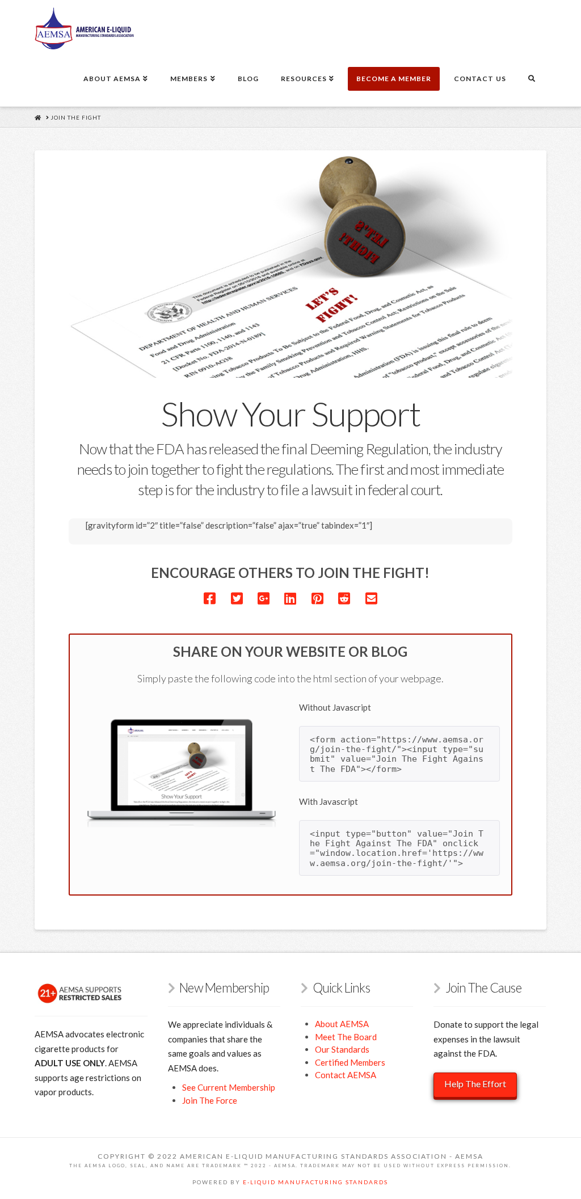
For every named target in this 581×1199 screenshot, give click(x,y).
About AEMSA (342, 1024)
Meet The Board (346, 1037)
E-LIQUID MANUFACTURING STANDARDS (315, 1182)
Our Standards (342, 1049)
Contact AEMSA (345, 1075)
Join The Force (209, 1100)
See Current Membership (228, 1087)
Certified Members (350, 1062)
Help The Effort (475, 1083)
